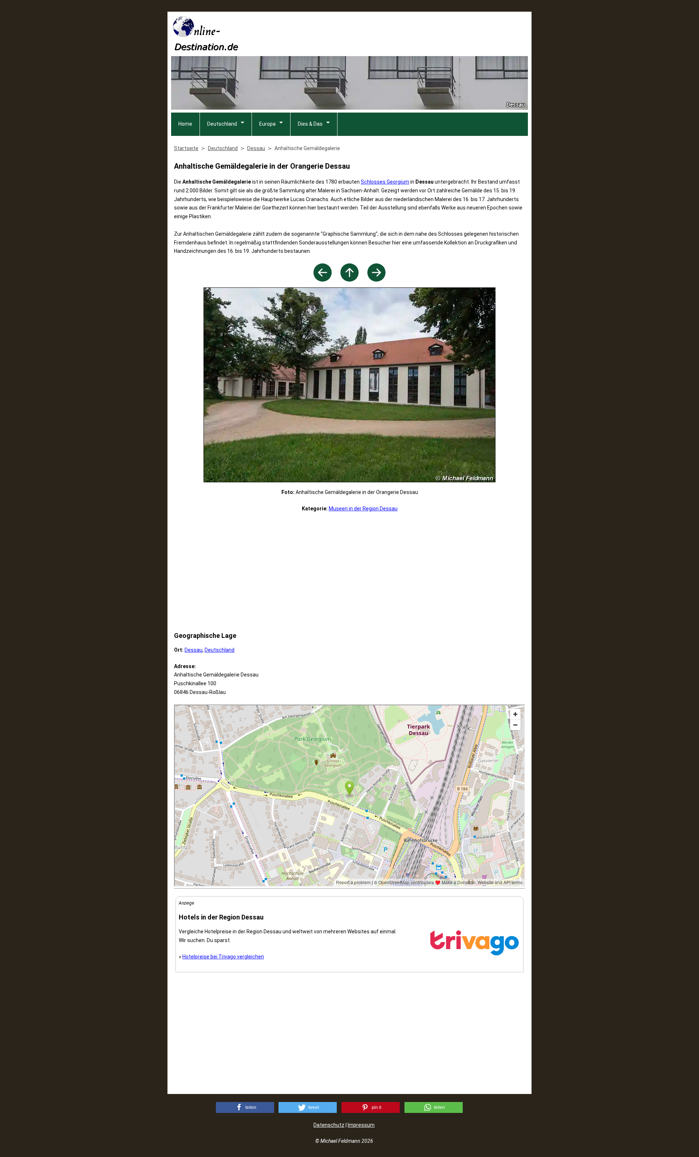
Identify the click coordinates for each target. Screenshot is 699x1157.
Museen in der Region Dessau (363, 508)
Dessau (193, 650)
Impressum (361, 1125)
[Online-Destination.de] (205, 48)
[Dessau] (349, 279)
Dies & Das (310, 124)
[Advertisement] (395, 33)
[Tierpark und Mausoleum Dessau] (376, 279)
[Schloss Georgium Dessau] (322, 279)
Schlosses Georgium (385, 182)
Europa (267, 124)
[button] (245, 1107)
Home (185, 124)
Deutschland (222, 124)
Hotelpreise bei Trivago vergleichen (223, 957)
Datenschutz (328, 1125)
